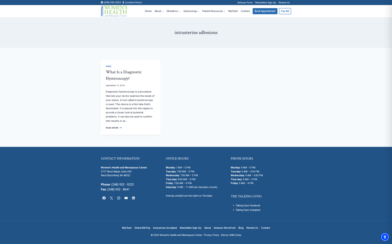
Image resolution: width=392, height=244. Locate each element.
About (207, 227)
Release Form (245, 2)
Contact (245, 11)
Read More (114, 128)
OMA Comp (235, 235)
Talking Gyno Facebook (248, 205)
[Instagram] (119, 198)
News (108, 66)
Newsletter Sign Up (265, 2)
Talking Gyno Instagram (248, 210)
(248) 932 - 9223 (122, 184)
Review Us (284, 2)
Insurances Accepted (165, 227)
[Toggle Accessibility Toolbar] (385, 237)
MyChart (233, 11)
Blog (241, 227)
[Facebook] (104, 198)
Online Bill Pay (142, 227)
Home (148, 11)
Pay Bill (285, 11)
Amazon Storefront (225, 227)
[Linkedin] (133, 198)
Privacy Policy (211, 235)
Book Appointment (265, 11)
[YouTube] (126, 198)
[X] (111, 198)
